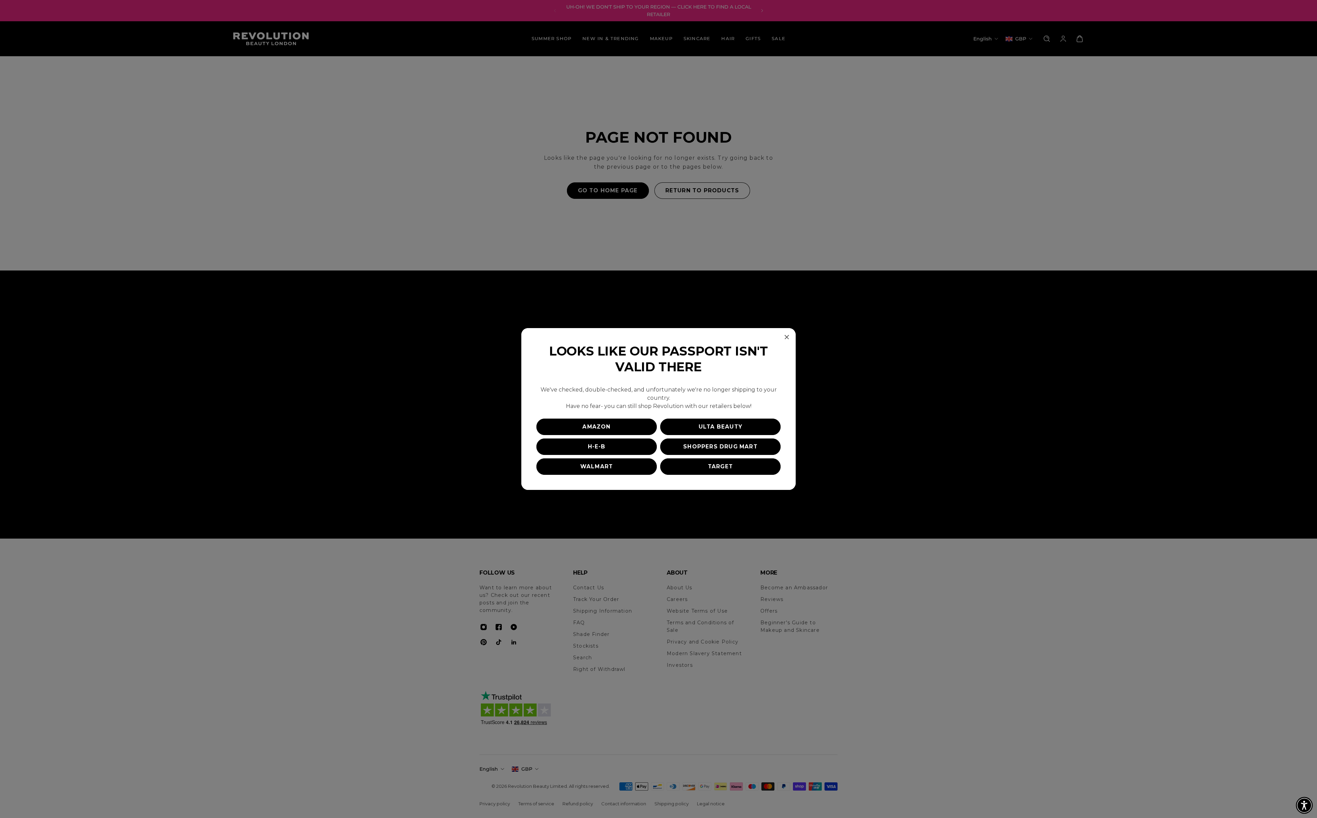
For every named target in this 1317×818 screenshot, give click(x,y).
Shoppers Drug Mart (720, 446)
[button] (1304, 805)
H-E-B (597, 446)
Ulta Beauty (720, 426)
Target (720, 466)
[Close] (787, 337)
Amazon (596, 426)
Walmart (596, 466)
